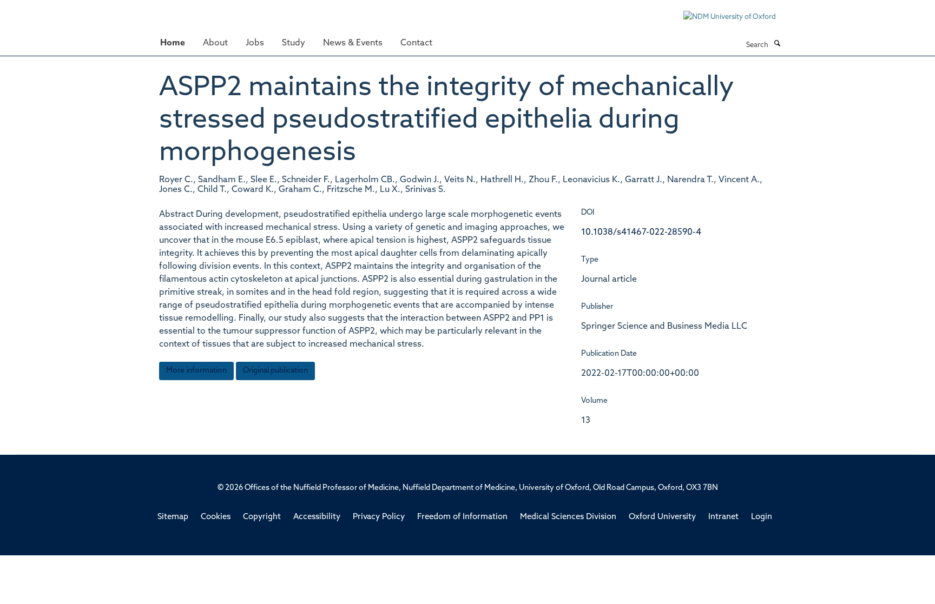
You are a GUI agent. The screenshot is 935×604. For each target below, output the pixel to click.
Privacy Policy (379, 517)
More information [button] (196, 371)
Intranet (723, 517)
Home (172, 43)
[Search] (777, 44)
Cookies (216, 517)
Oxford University (662, 517)
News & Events (353, 43)
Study (293, 43)
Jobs (255, 43)
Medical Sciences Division (568, 517)
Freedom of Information (462, 517)
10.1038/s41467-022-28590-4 (641, 232)
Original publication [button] (275, 371)
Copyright (262, 517)
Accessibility (316, 517)
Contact (416, 43)
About (215, 43)
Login (761, 517)
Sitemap (172, 517)
